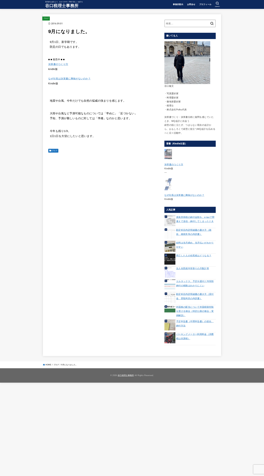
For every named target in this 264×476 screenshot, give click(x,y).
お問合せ (191, 4)
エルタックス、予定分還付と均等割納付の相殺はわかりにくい (195, 283)
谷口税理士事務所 (62, 5)
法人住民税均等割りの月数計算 (192, 268)
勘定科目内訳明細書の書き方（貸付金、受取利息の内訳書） (195, 296)
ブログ (46, 18)
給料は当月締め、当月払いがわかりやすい (195, 245)
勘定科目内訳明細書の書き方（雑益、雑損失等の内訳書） (193, 232)
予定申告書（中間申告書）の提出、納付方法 (195, 323)
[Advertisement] (104, 176)
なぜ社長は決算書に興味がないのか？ (69, 78)
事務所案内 (178, 4)
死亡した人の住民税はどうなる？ (193, 255)
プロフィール (205, 4)
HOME (48, 365)
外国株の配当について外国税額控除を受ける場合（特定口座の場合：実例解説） (195, 311)
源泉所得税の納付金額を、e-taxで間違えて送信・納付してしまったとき (195, 219)
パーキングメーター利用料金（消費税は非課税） (195, 336)
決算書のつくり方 (58, 64)
